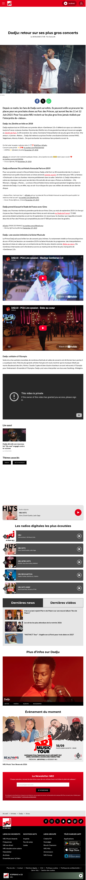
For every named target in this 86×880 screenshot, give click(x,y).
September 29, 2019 (30, 228)
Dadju (7, 699)
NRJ (19, 535)
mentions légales (16, 797)
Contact (20, 868)
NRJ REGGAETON (25, 574)
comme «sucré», (50, 175)
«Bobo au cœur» (68, 244)
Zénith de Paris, (11, 133)
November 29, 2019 (32, 200)
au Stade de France (62, 213)
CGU (41, 868)
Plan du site (11, 868)
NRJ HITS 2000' (24, 587)
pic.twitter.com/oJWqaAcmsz (33, 226)
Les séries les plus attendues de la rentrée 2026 (43, 623)
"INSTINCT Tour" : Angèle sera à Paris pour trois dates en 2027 (49, 634)
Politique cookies (52, 868)
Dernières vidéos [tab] (63, 603)
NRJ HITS (23, 513)
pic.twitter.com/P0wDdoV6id (34, 148)
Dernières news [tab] (23, 603)
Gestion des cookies (48, 870)
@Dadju (44, 145)
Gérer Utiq (35, 870)
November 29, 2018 (31, 150)
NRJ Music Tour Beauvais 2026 (15, 764)
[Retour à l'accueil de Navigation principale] (9, 3)
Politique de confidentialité (70, 868)
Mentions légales (31, 868)
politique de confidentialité (29, 797)
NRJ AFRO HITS (24, 561)
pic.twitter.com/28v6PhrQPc (29, 197)
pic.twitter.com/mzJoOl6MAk (13, 159)
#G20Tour (37, 145)
